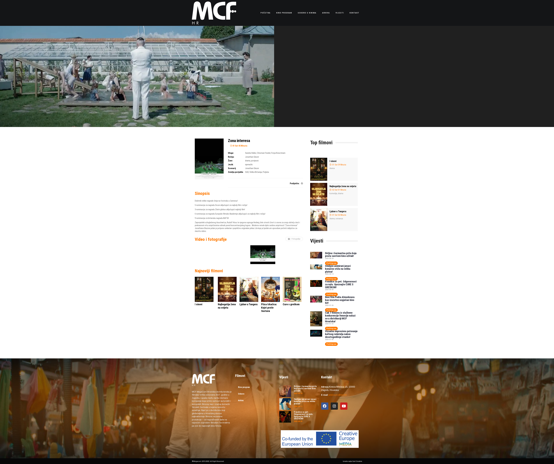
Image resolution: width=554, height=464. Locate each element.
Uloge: (231, 153)
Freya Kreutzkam (278, 153)
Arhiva (326, 13)
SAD (247, 172)
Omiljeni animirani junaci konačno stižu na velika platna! (338, 268)
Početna (266, 13)
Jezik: (230, 164)
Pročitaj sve (331, 263)
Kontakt (354, 13)
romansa (339, 218)
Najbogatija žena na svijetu (343, 186)
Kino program (284, 13)
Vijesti (340, 13)
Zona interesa (239, 140)
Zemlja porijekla (235, 172)
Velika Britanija (255, 172)
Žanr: (230, 160)
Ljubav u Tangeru (338, 211)
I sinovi (333, 161)
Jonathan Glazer (252, 157)
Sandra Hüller (250, 153)
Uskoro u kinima (307, 13)
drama (247, 160)
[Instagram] (334, 406)
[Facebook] (324, 406)
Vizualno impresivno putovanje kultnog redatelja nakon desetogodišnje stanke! (341, 334)
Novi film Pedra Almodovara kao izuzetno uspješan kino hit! (339, 300)
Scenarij (232, 168)
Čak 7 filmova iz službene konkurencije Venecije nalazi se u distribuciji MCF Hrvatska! (340, 317)
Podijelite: (295, 183)
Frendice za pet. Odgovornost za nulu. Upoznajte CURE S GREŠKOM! (341, 284)
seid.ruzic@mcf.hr (337, 395)
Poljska (266, 172)
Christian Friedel (263, 153)
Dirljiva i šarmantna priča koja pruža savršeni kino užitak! (340, 255)
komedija (333, 193)
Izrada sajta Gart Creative (352, 461)
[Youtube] (343, 406)
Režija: (231, 157)
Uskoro (241, 394)
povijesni (255, 160)
